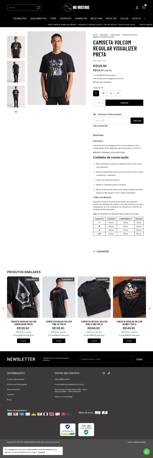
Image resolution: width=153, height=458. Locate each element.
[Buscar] (38, 7)
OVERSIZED (65, 18)
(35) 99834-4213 (62, 379)
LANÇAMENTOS (38, 18)
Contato (10, 394)
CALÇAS (124, 18)
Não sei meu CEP (100, 126)
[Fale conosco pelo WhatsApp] (146, 451)
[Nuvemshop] (136, 442)
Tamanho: (98, 88)
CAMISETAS (81, 18)
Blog (9, 400)
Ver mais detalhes (103, 82)
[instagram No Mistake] (104, 373)
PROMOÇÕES (19, 18)
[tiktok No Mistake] (109, 373)
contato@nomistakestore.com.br (69, 384)
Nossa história (13, 389)
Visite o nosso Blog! (63, 397)
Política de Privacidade (17, 384)
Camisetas (115, 35)
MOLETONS (96, 18)
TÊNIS (53, 18)
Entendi (41, 452)
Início (95, 35)
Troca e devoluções (15, 379)
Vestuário (104, 35)
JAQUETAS (111, 18)
